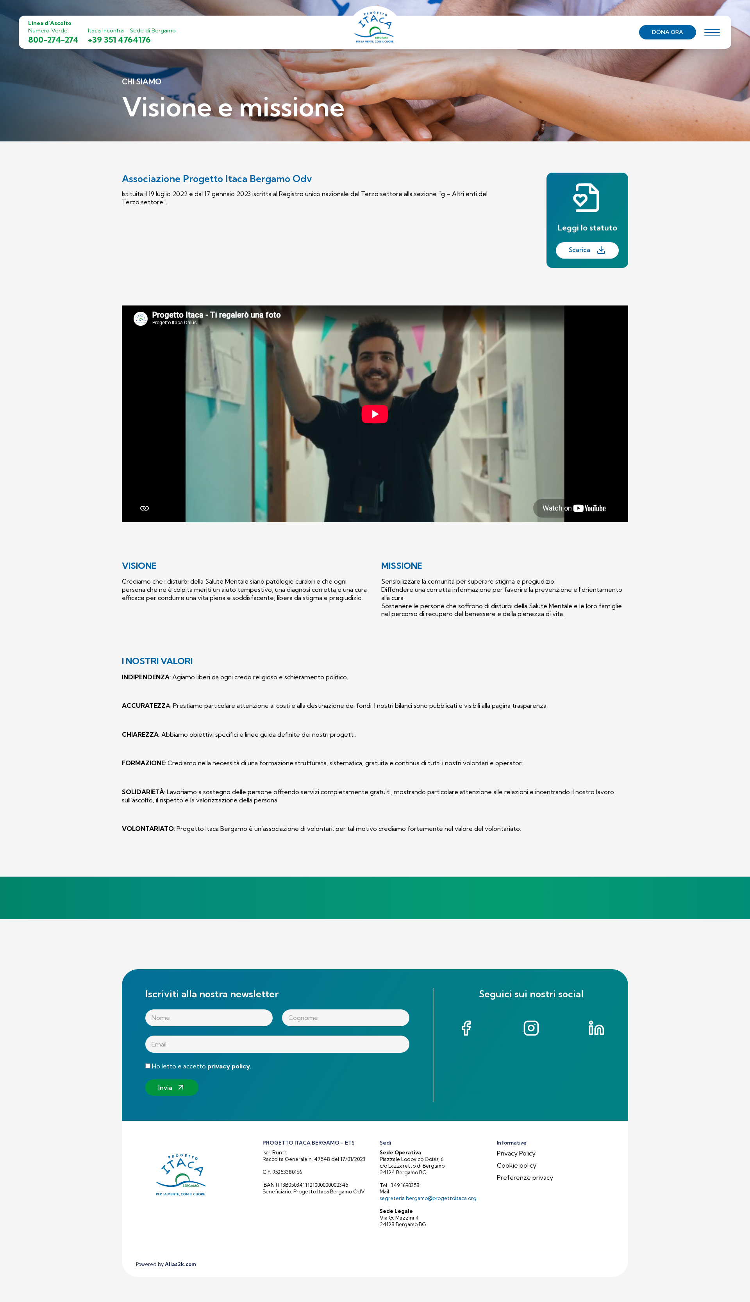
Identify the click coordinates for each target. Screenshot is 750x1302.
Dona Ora (667, 32)
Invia (165, 1087)
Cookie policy (516, 1165)
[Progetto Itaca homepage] (375, 31)
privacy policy (228, 1066)
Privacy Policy (516, 1153)
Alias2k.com (180, 1264)
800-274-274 (53, 39)
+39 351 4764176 (119, 39)
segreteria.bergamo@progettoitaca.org (428, 1198)
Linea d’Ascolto (49, 23)
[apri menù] (712, 33)
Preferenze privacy (525, 1177)
